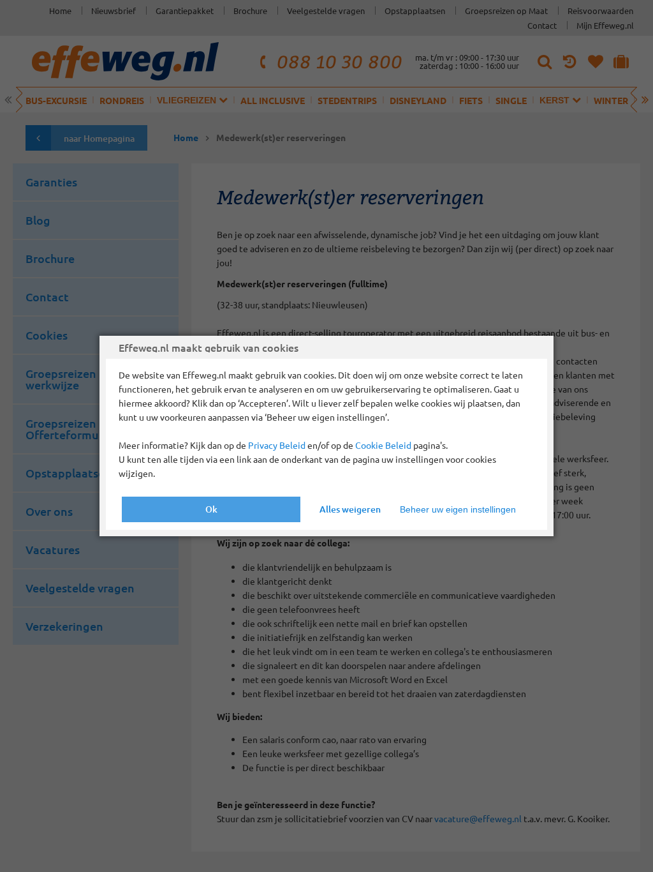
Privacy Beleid (276, 445)
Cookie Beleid (383, 445)
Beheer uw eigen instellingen (458, 509)
